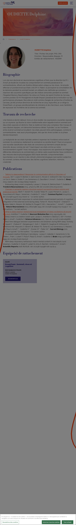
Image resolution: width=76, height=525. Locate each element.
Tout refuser (67, 522)
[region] (38, 519)
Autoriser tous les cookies (51, 522)
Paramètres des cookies (10, 522)
